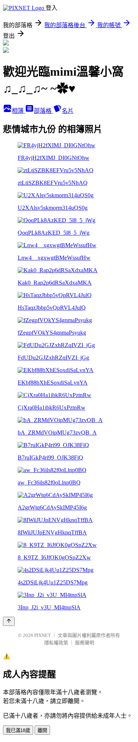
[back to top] (9, 621)
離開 (42, 730)
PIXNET (42, 635)
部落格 (43, 111)
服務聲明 (84, 642)
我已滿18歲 (18, 730)
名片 (68, 111)
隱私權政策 (56, 642)
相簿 (18, 111)
